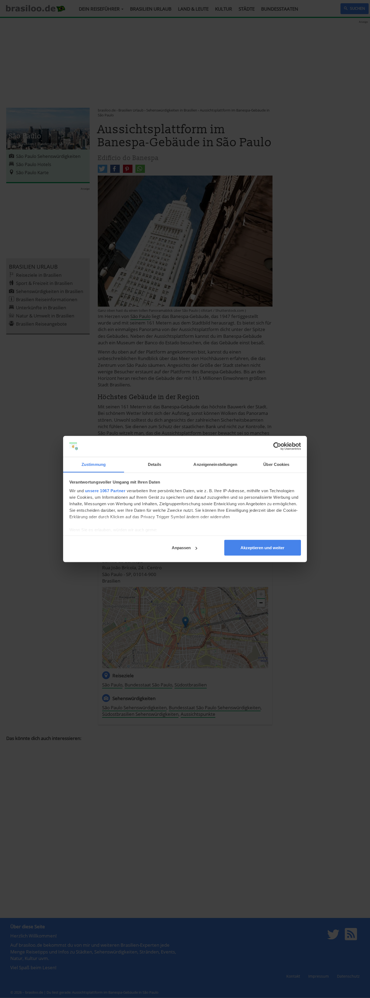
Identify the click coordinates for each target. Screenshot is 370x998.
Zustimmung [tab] (94, 464)
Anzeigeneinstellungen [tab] (215, 464)
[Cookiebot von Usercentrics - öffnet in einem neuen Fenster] (277, 446)
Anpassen (181, 547)
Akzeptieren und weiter (262, 547)
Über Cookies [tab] (276, 464)
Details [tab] (154, 464)
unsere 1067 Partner (105, 490)
